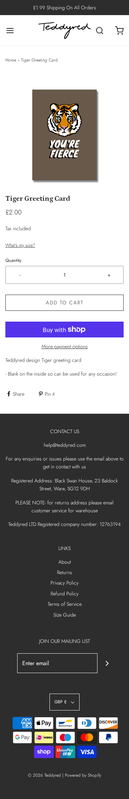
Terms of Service (65, 604)
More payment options (65, 346)
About (64, 562)
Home (10, 60)
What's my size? (20, 245)
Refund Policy (64, 593)
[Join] (107, 663)
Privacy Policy (64, 582)
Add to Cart (64, 302)
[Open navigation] (10, 30)
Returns (64, 572)
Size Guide (64, 614)
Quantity (13, 260)
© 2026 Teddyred (44, 775)
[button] (64, 134)
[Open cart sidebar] (119, 30)
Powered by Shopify (83, 775)
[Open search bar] (99, 30)
